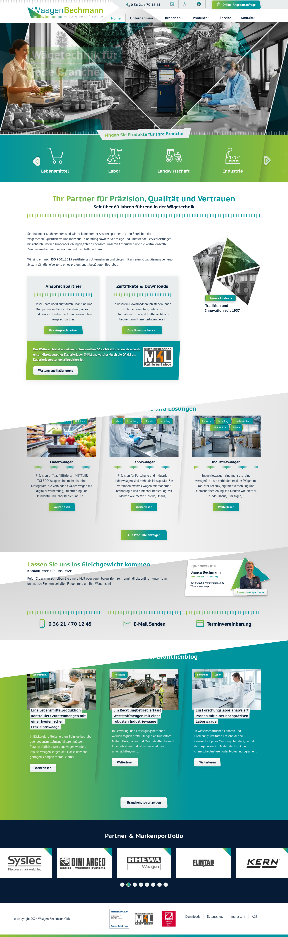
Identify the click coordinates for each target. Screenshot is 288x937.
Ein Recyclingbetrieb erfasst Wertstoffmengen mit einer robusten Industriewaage (137, 716)
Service (225, 18)
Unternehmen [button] (141, 18)
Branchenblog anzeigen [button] (144, 802)
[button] (143, 4)
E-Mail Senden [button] (150, 624)
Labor (114, 171)
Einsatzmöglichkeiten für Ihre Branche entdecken (69, 101)
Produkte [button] (200, 18)
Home (116, 18)
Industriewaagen (226, 462)
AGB (255, 916)
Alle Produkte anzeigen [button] (144, 535)
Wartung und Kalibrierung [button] (55, 370)
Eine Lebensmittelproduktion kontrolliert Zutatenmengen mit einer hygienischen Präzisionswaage (58, 718)
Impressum (237, 916)
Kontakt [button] (247, 17)
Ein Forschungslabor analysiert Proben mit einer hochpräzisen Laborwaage (222, 716)
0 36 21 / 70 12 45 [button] (70, 624)
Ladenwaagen (62, 462)
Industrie (233, 171)
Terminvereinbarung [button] (229, 624)
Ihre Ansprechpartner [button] (63, 330)
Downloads (192, 916)
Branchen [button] (173, 18)
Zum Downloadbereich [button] (142, 330)
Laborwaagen (144, 462)
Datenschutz (215, 916)
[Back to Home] (66, 13)
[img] (61, 436)
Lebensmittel (55, 171)
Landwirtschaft (174, 171)
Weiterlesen (62, 507)
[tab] (122, 885)
